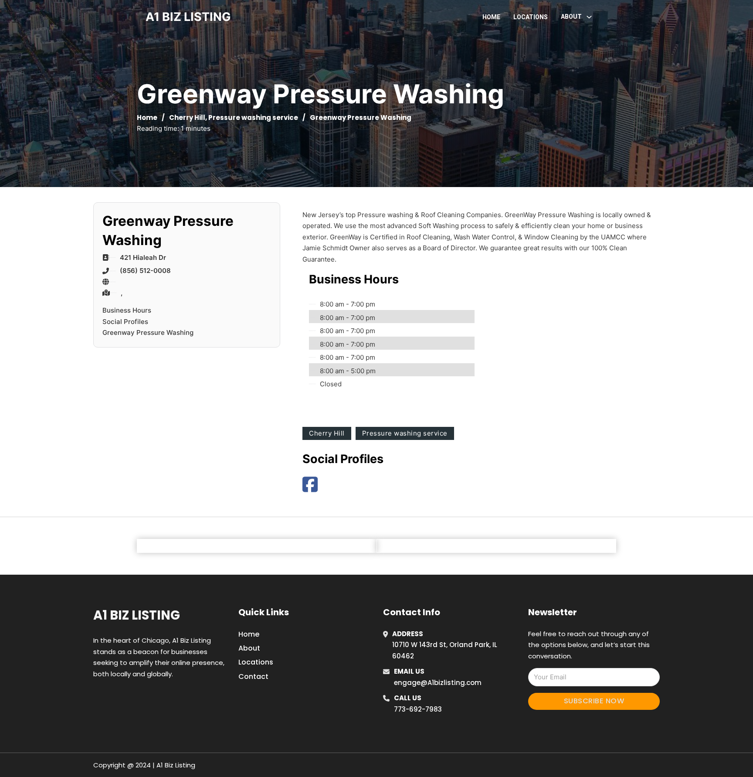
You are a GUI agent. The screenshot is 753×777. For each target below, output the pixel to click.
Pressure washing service (253, 117)
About (249, 648)
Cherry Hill (187, 117)
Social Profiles (125, 321)
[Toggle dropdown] (589, 17)
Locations (530, 17)
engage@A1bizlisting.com (438, 682)
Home (491, 17)
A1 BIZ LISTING (188, 17)
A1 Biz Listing (136, 615)
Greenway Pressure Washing (147, 332)
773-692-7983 (418, 709)
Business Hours (126, 310)
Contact (253, 676)
